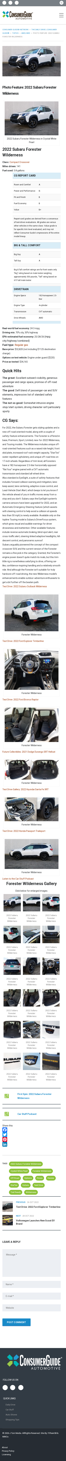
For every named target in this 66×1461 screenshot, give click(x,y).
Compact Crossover (20, 162)
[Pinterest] (31, 1139)
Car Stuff (10, 1409)
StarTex (14, 1185)
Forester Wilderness (42, 1171)
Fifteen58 (52, 1433)
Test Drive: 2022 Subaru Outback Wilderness (24, 586)
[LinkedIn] (31, 1144)
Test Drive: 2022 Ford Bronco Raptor (20, 699)
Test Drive (38, 1185)
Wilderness (31, 1192)
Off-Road (15, 1178)
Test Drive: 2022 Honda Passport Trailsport (23, 831)
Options (28, 1178)
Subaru (25, 1185)
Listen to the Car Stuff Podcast (18, 878)
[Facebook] (31, 1129)
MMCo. (5, 1436)
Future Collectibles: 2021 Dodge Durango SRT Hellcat (28, 752)
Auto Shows (11, 1414)
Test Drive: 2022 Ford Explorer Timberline (23, 641)
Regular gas (21, 344)
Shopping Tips (12, 1419)
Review (51, 1178)
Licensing (6, 1454)
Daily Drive (10, 1404)
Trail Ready (16, 1192)
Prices (39, 1178)
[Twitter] (31, 1134)
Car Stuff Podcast (27, 1114)
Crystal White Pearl (19, 1171)
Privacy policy (8, 1451)
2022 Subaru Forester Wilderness (26, 1164)
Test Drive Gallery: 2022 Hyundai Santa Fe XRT (25, 789)
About (5, 1447)
